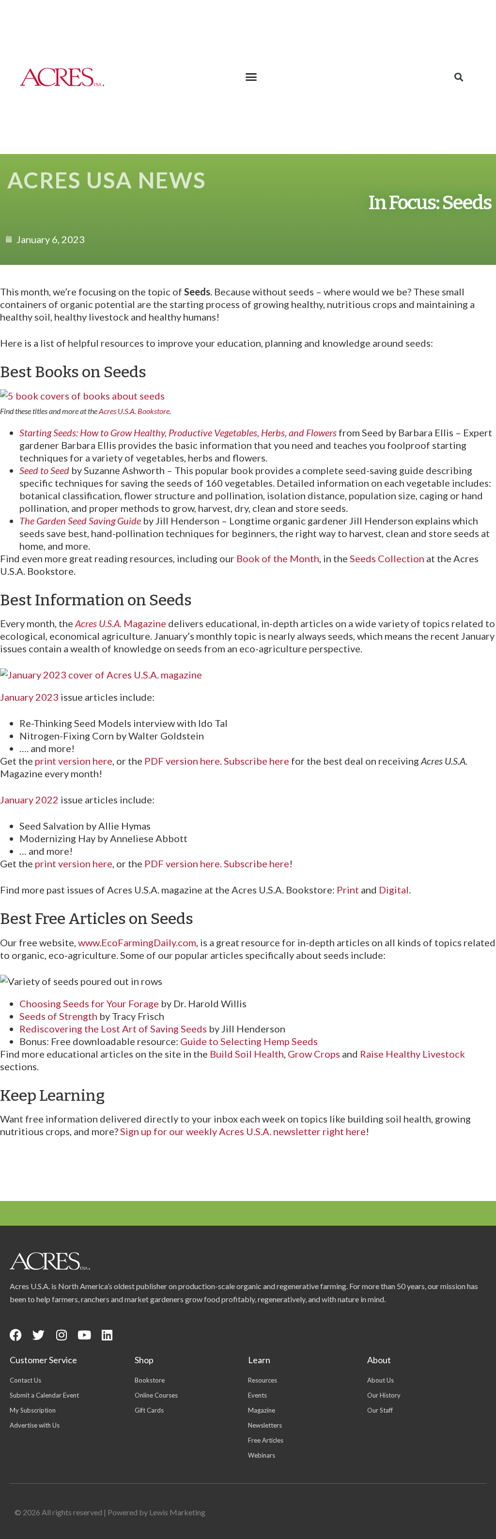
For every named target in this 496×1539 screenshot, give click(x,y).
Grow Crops (314, 1054)
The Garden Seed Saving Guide (80, 520)
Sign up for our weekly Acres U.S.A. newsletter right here (243, 1131)
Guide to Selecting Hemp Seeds (249, 1041)
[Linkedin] (107, 1335)
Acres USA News (106, 180)
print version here (73, 761)
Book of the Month (277, 558)
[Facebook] (16, 1335)
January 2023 (29, 697)
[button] (251, 77)
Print (348, 889)
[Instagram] (61, 1335)
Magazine (120, 623)
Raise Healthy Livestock (412, 1054)
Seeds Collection (387, 558)
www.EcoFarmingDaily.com (137, 942)
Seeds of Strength (58, 1016)
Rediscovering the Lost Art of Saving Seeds (113, 1028)
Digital (394, 889)
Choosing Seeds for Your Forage (89, 1003)
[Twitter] (38, 1335)
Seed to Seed (44, 470)
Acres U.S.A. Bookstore (134, 411)
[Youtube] (84, 1335)
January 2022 (29, 799)
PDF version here (182, 761)
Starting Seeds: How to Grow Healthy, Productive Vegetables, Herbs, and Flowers (178, 432)
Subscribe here (256, 761)
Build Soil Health (247, 1054)
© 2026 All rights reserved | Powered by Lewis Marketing (110, 1512)
